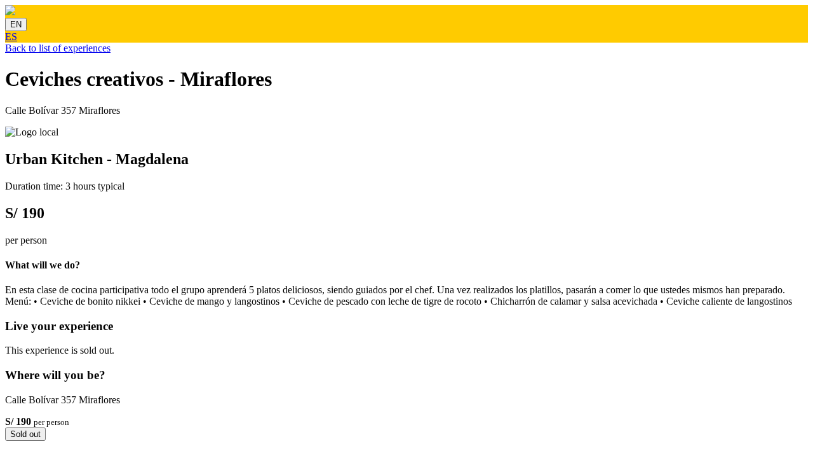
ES (11, 36)
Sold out (25, 434)
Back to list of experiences (58, 48)
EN (16, 24)
